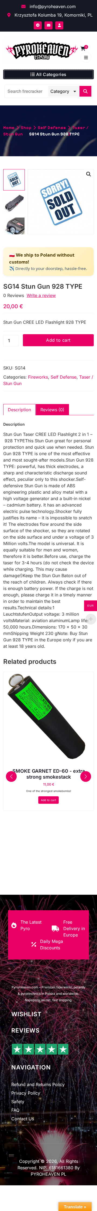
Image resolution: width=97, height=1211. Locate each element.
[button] (88, 174)
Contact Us (22, 1118)
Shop (26, 127)
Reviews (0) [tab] (52, 409)
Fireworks (38, 377)
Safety (17, 1101)
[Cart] (83, 48)
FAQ (15, 1110)
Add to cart (58, 340)
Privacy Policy (25, 1093)
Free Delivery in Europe (74, 928)
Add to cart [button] (48, 800)
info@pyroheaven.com (52, 6)
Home (9, 127)
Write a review (41, 295)
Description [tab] (19, 409)
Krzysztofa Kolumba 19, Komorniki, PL (53, 15)
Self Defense (52, 127)
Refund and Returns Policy (38, 1084)
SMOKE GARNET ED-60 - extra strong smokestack (48, 774)
